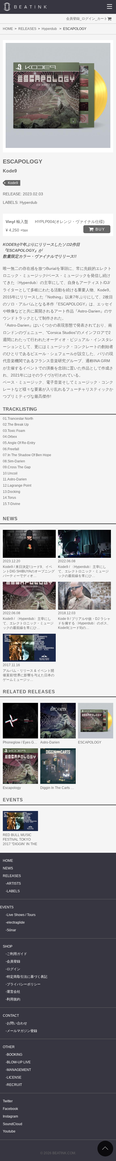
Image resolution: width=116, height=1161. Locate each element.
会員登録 (73, 19)
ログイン (88, 19)
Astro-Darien (50, 742)
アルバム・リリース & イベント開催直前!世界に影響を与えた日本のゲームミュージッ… (28, 675)
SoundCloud (12, 1124)
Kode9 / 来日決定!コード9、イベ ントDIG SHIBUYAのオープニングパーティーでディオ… (29, 571)
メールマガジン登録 (22, 1031)
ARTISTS (14, 883)
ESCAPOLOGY (89, 742)
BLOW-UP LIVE (19, 1062)
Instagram (10, 1116)
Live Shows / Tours (21, 915)
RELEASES (27, 29)
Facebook (10, 1109)
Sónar (11, 930)
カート (102, 19)
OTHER (9, 1047)
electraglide (16, 922)
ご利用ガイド (17, 954)
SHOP (7, 946)
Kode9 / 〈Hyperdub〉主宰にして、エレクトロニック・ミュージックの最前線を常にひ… (83, 571)
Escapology (12, 788)
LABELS (13, 891)
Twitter (8, 1101)
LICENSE (14, 1077)
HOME (8, 29)
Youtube (9, 1131)
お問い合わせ (17, 1023)
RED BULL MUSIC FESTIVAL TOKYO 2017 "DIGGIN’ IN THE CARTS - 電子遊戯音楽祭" (20, 844)
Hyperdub (49, 29)
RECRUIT (14, 1085)
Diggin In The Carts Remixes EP (65, 788)
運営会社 (13, 992)
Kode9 (13, 183)
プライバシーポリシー (24, 984)
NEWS (8, 868)
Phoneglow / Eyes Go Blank (24, 742)
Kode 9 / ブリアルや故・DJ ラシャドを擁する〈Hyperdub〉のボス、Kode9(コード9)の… (84, 623)
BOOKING (14, 1055)
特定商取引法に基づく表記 (27, 977)
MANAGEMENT (19, 1070)
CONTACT (11, 1016)
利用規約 (13, 999)
